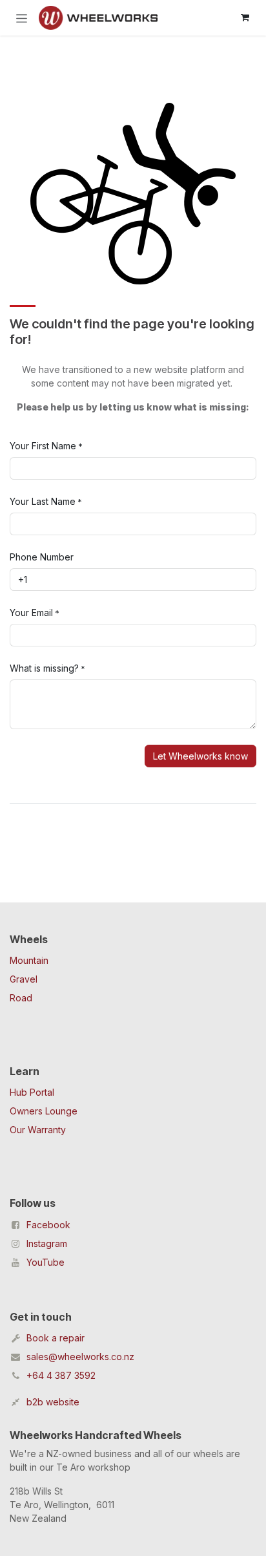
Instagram (46, 1243)
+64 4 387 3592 (61, 1375)
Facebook (48, 1224)
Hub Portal (32, 1092)
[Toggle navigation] (22, 17)
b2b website (52, 1401)
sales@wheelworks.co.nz (80, 1356)
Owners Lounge (43, 1110)
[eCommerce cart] (244, 17)
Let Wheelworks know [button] (200, 756)
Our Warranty (38, 1129)
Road (21, 997)
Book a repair (55, 1337)
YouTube (45, 1262)
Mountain (29, 960)
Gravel (23, 979)
